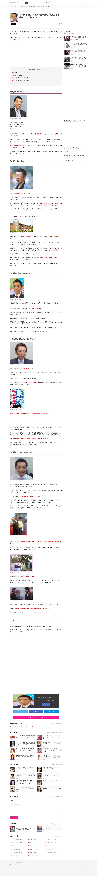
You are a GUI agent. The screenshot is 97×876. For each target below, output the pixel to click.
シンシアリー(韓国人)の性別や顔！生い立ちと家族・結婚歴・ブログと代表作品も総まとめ (25, 737)
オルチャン (32, 842)
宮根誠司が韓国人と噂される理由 (21, 80)
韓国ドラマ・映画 (52, 839)
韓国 (34, 11)
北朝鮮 (31, 846)
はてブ (51, 711)
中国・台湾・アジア (17, 852)
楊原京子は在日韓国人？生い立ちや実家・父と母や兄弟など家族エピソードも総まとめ (52, 737)
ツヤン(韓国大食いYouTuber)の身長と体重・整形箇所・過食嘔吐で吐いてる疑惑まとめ (52, 775)
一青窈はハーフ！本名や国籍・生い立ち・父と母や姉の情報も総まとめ (52, 781)
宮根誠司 (18, 11)
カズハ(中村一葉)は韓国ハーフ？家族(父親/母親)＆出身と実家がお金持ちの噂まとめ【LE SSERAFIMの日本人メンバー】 (25, 782)
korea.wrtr (44, 784)
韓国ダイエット (51, 849)
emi (43, 791)
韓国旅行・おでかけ (52, 852)
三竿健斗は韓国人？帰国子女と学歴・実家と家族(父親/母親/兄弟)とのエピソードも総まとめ (52, 750)
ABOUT (57, 862)
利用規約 (69, 862)
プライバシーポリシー (76, 862)
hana (43, 771)
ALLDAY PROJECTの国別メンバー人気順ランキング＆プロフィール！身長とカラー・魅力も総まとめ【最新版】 (78, 66)
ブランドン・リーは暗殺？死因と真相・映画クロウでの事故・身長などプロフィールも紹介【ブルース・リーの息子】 (25, 828)
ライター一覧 (63, 862)
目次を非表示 (40, 69)
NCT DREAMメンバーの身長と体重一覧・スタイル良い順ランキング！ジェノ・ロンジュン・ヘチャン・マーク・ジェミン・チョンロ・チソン (52, 829)
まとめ (15, 83)
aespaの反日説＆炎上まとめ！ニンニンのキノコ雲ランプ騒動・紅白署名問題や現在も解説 (78, 38)
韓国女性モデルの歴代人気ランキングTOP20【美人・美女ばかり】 (52, 768)
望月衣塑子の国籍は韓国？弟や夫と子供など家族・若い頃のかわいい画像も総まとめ (25, 774)
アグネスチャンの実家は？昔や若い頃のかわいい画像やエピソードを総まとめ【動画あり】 (52, 788)
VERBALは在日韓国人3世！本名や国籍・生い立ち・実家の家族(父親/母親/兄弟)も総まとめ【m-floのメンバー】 (25, 743)
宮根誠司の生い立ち (18, 75)
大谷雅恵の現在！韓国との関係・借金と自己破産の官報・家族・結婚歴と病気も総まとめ (52, 743)
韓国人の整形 (33, 839)
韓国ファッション (34, 852)
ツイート (22, 711)
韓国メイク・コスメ (34, 849)
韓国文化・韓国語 (17, 849)
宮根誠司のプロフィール (19, 72)
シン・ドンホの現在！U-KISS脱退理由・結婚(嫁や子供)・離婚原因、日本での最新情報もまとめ (78, 45)
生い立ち (29, 11)
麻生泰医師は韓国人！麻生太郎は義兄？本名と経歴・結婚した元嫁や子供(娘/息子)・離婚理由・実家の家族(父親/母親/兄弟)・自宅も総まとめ (52, 757)
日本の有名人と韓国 (17, 839)
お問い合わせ (84, 862)
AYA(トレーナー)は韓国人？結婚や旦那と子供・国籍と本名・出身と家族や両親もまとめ (78, 52)
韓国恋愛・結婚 (33, 856)
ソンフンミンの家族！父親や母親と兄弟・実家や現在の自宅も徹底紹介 (25, 768)
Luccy (32, 23)
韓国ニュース (16, 846)
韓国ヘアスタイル (17, 856)
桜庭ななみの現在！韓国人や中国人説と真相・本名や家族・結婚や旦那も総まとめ (25, 755)
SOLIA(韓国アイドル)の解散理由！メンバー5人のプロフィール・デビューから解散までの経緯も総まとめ (25, 788)
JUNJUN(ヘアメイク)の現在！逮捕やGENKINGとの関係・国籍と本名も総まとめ (25, 749)
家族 (23, 11)
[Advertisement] (24, 54)
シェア (46, 704)
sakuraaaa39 (18, 759)
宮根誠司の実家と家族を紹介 (20, 77)
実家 (12, 11)
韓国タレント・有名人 (18, 842)
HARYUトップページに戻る (36, 717)
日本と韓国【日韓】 (52, 842)
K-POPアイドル (51, 846)
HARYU (48, 2)
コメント (60, 24)
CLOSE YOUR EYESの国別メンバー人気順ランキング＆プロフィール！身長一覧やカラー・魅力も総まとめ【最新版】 (78, 59)
